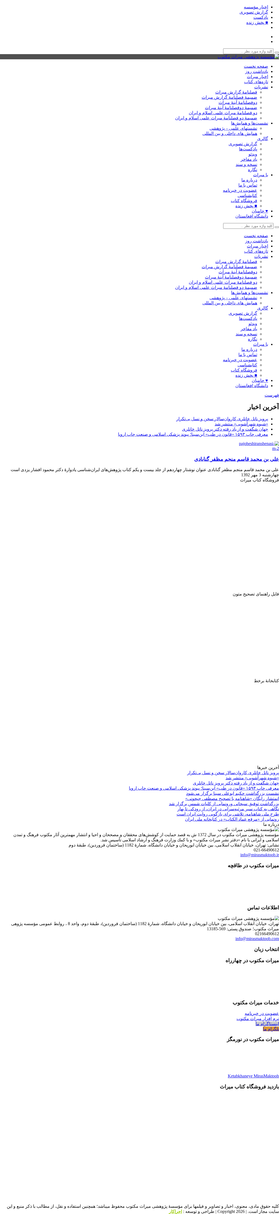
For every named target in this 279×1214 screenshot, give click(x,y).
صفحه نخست (256, 66)
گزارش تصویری (253, 12)
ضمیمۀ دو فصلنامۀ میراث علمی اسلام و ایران (216, 118)
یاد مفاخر (249, 159)
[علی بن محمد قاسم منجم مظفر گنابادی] (257, 448)
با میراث (260, 174)
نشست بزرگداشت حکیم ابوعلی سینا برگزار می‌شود (232, 793)
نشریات (261, 87)
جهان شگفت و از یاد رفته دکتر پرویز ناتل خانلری (225, 429)
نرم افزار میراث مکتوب (257, 1018)
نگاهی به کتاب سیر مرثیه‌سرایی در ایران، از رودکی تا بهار (228, 809)
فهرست (272, 395)
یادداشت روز (256, 71)
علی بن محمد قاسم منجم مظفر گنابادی (236, 459)
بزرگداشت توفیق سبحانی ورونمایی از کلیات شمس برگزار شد (224, 803)
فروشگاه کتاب (244, 200)
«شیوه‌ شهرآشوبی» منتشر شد (241, 424)
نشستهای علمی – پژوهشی (233, 128)
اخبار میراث (257, 76)
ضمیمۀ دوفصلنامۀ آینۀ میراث (231, 107)
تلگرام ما (271, 1029)
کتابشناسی (247, 195)
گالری (262, 138)
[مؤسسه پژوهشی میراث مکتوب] (248, 56)
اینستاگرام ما (267, 1023)
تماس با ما (247, 185)
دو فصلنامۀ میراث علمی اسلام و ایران (223, 112)
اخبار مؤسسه (256, 7)
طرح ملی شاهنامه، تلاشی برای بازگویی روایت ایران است (228, 814)
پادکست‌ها (248, 149)
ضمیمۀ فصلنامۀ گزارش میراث (229, 97)
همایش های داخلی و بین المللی (229, 133)
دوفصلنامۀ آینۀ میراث (238, 102)
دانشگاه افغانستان (251, 216)
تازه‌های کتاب (256, 81)
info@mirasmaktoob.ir (259, 854)
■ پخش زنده (257, 22)
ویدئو (252, 154)
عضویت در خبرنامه (240, 190)
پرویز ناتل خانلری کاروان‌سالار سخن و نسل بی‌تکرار (222, 418)
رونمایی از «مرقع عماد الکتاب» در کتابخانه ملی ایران (232, 819)
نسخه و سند (246, 164)
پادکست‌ (260, 17)
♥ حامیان (260, 211)
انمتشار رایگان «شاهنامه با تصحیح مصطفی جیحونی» (232, 798)
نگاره (252, 169)
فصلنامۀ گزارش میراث (236, 92)
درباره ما (249, 180)
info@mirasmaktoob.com (257, 938)
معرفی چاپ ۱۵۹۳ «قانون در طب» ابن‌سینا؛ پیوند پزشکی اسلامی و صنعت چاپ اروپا (193, 434)
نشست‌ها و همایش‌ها (249, 123)
